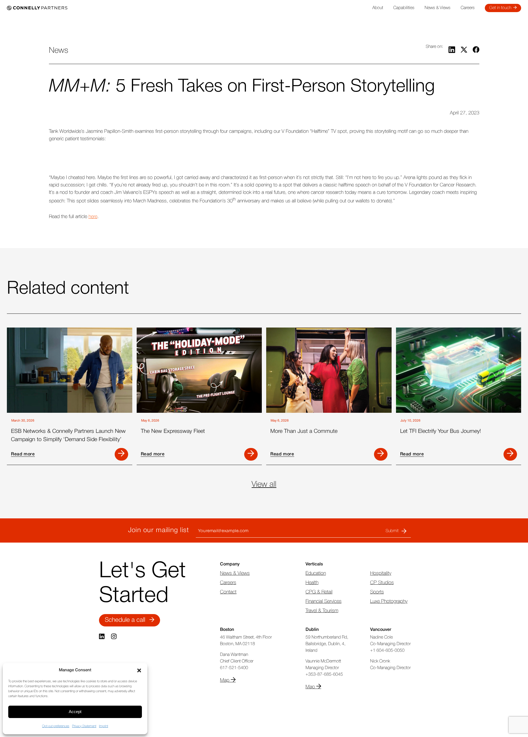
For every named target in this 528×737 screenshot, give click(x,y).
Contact (228, 592)
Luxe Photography (389, 601)
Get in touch (500, 8)
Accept (75, 711)
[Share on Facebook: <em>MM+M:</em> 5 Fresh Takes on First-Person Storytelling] (476, 51)
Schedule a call (125, 620)
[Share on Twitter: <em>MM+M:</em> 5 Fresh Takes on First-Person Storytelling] (464, 51)
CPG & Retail (319, 592)
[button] (139, 670)
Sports (377, 592)
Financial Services (324, 601)
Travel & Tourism (322, 611)
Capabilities (403, 8)
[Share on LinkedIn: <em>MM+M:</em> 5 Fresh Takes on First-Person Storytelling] (452, 51)
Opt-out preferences (55, 726)
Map (225, 680)
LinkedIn (102, 636)
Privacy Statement (84, 726)
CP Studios (382, 583)
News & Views (437, 8)
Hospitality (380, 573)
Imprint (103, 726)
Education (316, 573)
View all (264, 484)
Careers (468, 8)
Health (312, 583)
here (93, 217)
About (377, 8)
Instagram (114, 636)
